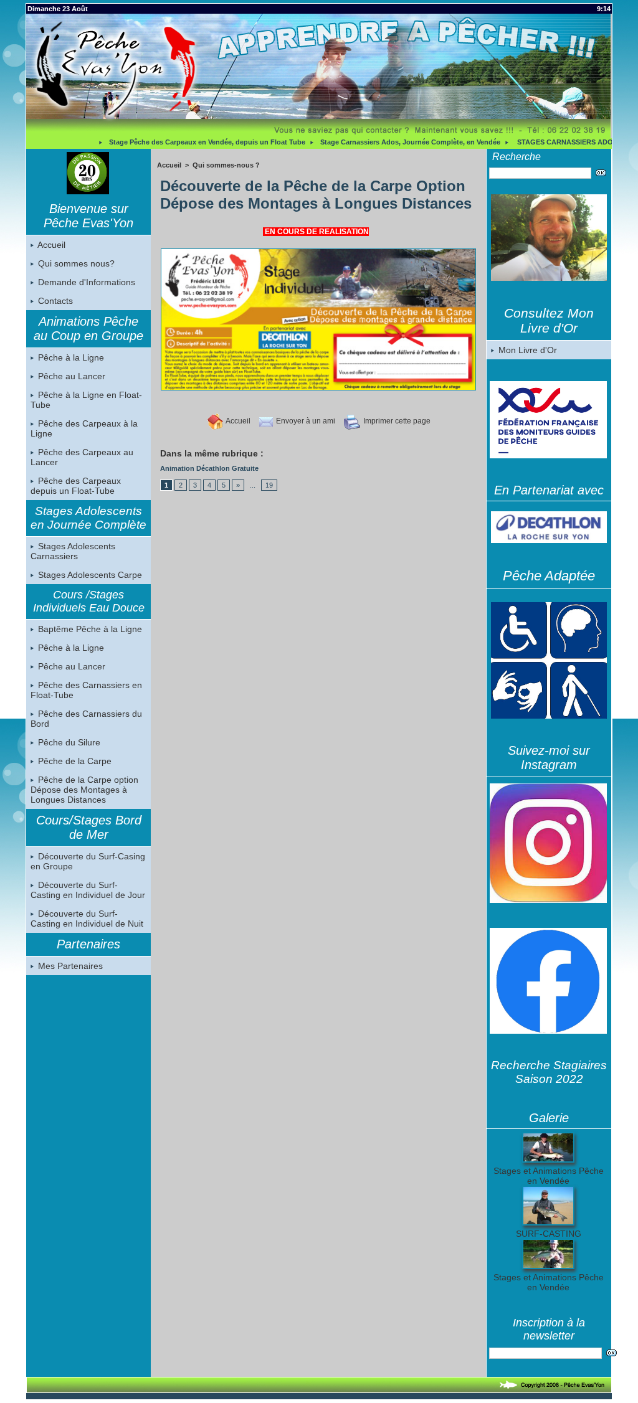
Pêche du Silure (68, 742)
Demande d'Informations (85, 282)
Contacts (54, 301)
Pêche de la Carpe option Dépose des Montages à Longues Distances (84, 790)
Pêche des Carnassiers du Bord (86, 719)
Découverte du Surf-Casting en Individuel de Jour (88, 890)
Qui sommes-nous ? (226, 165)
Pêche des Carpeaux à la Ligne (84, 428)
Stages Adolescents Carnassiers (73, 551)
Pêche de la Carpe (74, 761)
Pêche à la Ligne (70, 357)
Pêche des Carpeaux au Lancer (82, 457)
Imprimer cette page (396, 421)
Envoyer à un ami (304, 421)
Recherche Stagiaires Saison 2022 (549, 1072)
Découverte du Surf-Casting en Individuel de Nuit (87, 918)
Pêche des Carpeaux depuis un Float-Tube (76, 486)
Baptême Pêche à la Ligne (89, 629)
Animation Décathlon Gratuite (209, 468)
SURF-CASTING (548, 1234)
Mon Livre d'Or (526, 350)
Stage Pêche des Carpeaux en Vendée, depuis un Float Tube (163, 142)
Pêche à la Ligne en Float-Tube (86, 400)
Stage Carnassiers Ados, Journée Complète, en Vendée (366, 142)
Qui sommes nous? (75, 263)
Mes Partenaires (69, 966)
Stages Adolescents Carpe (89, 575)
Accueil (50, 245)
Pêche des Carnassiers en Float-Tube (86, 690)
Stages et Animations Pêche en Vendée (548, 1176)
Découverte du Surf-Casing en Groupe (88, 861)
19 (269, 485)
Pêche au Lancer (70, 376)
